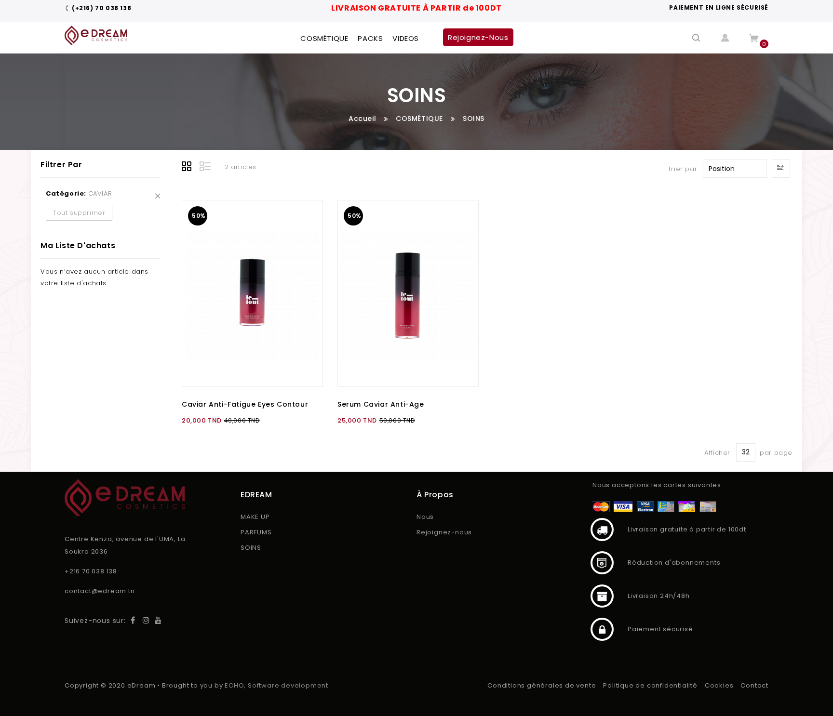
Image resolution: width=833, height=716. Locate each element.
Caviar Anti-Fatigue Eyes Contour (245, 404)
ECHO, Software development (276, 685)
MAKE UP (255, 516)
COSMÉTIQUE (419, 118)
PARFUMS (256, 532)
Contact (754, 685)
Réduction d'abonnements (602, 562)
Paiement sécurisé (602, 629)
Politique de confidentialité (650, 685)
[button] (305, 239)
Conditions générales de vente (541, 685)
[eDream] (96, 35)
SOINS (251, 547)
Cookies (719, 685)
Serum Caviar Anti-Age (380, 404)
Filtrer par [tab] (61, 164)
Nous (425, 516)
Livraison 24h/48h (602, 596)
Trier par (682, 168)
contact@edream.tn (100, 591)
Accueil (362, 118)
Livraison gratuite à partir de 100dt (602, 529)
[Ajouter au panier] (305, 217)
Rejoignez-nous (444, 532)
